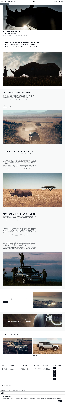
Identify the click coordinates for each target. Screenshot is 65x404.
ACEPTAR (59, 401)
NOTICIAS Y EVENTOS (36, 367)
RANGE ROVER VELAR (4, 369)
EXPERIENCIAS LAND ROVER (37, 368)
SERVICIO (11, 368)
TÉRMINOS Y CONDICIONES (9, 390)
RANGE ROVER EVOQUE (5, 370)
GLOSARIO (35, 369)
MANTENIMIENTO (12, 369)
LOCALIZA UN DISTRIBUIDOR (46, 369)
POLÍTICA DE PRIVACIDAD (22, 390)
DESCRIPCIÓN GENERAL (13, 367)
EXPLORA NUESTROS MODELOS (47, 368)
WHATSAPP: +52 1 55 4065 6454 (25, 369)
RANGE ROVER (3, 367)
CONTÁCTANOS (3, 390)
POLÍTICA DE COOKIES (16, 390)
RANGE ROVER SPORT (4, 368)
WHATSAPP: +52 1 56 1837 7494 (25, 368)
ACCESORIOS (11, 370)
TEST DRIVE (44, 367)
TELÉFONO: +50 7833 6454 (24, 367)
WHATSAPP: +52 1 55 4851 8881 (25, 370)
